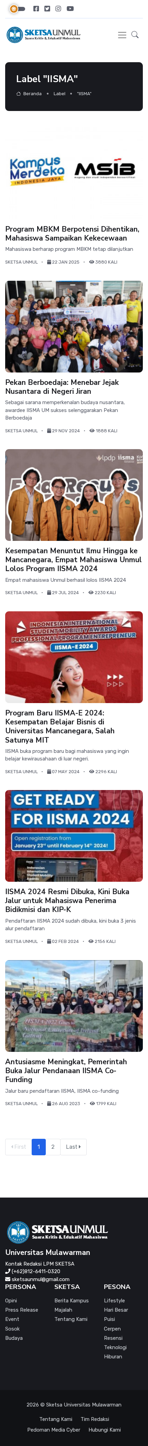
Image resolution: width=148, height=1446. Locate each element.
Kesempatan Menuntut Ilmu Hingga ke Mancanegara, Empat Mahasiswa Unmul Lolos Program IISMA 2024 (73, 560)
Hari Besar (116, 1310)
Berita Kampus (71, 1301)
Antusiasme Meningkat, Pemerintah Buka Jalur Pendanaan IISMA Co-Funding (66, 1070)
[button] (135, 35)
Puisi (109, 1319)
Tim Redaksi (95, 1419)
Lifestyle (114, 1301)
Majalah (63, 1310)
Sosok (12, 1329)
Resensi (113, 1338)
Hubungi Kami (104, 1430)
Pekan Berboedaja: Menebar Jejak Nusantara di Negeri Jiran (62, 386)
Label (59, 93)
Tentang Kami (70, 1319)
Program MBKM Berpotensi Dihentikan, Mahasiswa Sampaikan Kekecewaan (72, 233)
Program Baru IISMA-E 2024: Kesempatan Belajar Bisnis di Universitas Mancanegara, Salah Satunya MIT (60, 726)
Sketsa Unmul (21, 262)
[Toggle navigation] (122, 35)
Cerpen (112, 1329)
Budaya (14, 1338)
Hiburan (113, 1357)
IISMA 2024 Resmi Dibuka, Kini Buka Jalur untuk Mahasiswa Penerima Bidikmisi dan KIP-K (67, 901)
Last (72, 1147)
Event (12, 1319)
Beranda (32, 93)
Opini (11, 1301)
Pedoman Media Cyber (53, 1430)
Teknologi (115, 1347)
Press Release (21, 1310)
